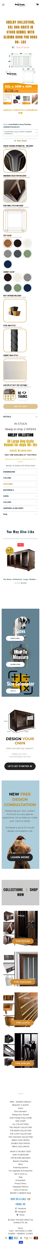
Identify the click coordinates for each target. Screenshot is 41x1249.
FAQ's (20, 1164)
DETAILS (7, 417)
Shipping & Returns (20, 1187)
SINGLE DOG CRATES (20, 1140)
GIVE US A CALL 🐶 (21, 1199)
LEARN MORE (20, 857)
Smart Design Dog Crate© (21, 1118)
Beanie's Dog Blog (20, 1161)
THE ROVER (23, 941)
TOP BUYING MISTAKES (20, 1158)
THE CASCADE (22, 981)
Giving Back (20, 1180)
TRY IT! (13, 691)
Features (8, 484)
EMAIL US (20, 1204)
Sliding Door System (20, 1114)
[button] (6, 72)
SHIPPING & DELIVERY (13, 508)
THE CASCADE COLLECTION (20, 1137)
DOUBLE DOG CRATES (20, 1143)
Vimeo (21, 1215)
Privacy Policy (20, 1183)
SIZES (6, 496)
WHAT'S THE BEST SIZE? (20, 1151)
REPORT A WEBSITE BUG (20, 1193)
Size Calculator (20, 1111)
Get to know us (20, 1174)
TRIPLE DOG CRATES (20, 1146)
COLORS (7, 478)
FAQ (5, 514)
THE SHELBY (22, 1063)
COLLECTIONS (13, 889)
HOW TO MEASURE (20, 1155)
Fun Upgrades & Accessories (20, 1171)
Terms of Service (21, 1190)
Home (20, 1108)
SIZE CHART (20, 1121)
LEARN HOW (15, 664)
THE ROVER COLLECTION (20, 1130)
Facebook (21, 1208)
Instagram (21, 1212)
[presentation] (35, 562)
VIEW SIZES (15, 638)
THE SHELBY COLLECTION (20, 1127)
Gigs (20, 1177)
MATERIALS (8, 490)
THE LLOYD (23, 1022)
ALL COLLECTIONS (21, 1124)
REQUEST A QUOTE (20, 1105)
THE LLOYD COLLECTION (20, 1134)
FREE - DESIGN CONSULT (20, 1102)
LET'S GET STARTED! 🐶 (20, 766)
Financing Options (20, 1167)
